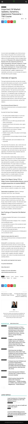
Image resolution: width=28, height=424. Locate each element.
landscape (4, 278)
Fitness (9, 408)
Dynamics (17, 276)
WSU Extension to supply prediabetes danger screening (7, 294)
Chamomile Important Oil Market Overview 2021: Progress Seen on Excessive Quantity (16, 373)
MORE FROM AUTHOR (14, 323)
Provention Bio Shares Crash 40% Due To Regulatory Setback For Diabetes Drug (20, 295)
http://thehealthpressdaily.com (14, 311)
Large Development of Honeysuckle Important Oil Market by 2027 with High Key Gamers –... (16, 400)
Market (8, 278)
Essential (21, 276)
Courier (12, 276)
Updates (14, 278)
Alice (3, 18)
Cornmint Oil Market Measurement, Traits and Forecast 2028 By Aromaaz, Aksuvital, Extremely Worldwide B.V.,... (17, 413)
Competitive (7, 276)
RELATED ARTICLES (5, 323)
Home (2, 4)
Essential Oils (7, 4)
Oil (11, 278)
